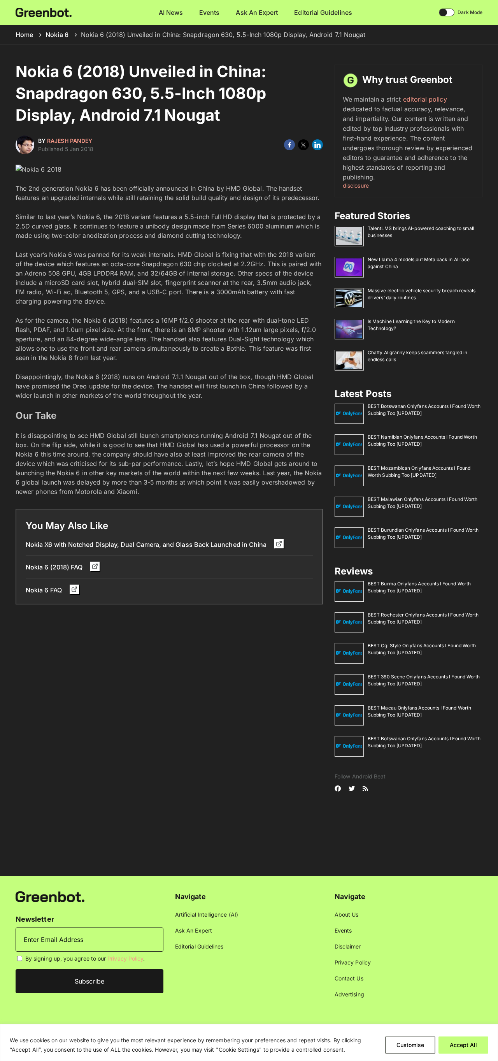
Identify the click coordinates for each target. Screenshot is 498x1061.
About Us (347, 914)
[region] (249, 1042)
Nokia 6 (57, 35)
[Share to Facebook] (289, 144)
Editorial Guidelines (323, 12)
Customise (410, 1045)
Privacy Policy (125, 958)
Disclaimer (348, 946)
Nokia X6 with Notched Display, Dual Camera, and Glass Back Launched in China (147, 544)
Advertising (349, 994)
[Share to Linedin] (317, 144)
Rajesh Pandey (69, 140)
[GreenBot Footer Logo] (50, 896)
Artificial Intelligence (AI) (206, 914)
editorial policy (425, 99)
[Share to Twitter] (303, 144)
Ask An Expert (257, 12)
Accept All (463, 1045)
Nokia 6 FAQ (44, 590)
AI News (171, 12)
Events (209, 12)
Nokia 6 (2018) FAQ (55, 567)
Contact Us (349, 978)
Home (24, 35)
